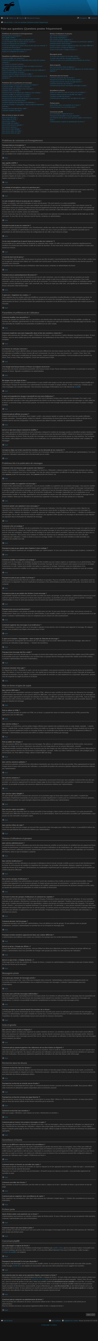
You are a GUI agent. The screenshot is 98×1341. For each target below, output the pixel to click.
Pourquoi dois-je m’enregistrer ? (12, 35)
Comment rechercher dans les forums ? (62, 78)
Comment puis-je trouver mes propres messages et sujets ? (68, 85)
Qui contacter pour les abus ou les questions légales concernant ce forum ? (71, 118)
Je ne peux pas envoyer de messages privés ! (64, 56)
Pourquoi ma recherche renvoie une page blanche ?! (66, 81)
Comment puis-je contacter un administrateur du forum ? (67, 121)
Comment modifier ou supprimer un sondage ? (16, 94)
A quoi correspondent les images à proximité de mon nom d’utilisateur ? (24, 70)
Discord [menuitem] (21, 18)
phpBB (77, 387)
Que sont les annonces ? (10, 127)
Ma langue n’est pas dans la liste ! (12, 68)
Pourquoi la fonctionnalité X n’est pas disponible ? (65, 116)
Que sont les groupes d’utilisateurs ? (61, 39)
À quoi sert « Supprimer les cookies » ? (14, 51)
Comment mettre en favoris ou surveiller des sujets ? (66, 94)
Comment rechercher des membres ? (61, 83)
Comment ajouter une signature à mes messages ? (18, 89)
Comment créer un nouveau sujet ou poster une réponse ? (20, 85)
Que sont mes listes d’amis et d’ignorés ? (62, 67)
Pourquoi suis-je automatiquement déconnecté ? (17, 49)
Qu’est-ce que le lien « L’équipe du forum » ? (63, 49)
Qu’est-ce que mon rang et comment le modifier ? (17, 74)
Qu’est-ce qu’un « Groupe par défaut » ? (62, 47)
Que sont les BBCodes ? (9, 117)
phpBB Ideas (17, 1266)
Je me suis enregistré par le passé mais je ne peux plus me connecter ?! (24, 45)
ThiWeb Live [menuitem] (12, 18)
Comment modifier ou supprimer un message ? (16, 86)
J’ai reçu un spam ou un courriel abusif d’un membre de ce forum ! (70, 60)
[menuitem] (3, 18)
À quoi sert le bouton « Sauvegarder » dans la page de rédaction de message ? (23, 105)
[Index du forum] (13, 7)
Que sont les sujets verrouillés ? (12, 131)
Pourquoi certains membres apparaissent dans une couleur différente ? (72, 45)
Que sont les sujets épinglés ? (11, 129)
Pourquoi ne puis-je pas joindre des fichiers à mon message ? (21, 98)
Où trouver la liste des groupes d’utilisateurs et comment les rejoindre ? (72, 41)
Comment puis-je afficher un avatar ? (13, 72)
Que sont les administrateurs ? (59, 35)
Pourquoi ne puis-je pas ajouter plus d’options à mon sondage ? (21, 92)
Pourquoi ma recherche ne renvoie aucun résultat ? (66, 79)
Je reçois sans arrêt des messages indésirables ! (65, 58)
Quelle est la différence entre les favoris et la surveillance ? (68, 92)
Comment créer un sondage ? (11, 90)
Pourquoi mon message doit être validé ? (14, 108)
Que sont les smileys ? (9, 121)
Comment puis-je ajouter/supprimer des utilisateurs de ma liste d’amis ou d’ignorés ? (72, 70)
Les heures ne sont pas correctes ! (13, 64)
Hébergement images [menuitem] (33, 18)
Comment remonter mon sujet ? (12, 110)
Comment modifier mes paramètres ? (13, 58)
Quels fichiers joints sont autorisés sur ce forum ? (65, 105)
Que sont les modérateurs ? (58, 37)
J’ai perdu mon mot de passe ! (11, 47)
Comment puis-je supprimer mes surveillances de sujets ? (68, 98)
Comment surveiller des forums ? (60, 96)
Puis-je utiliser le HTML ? (9, 119)
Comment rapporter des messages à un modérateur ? (19, 102)
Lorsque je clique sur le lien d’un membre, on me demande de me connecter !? (24, 77)
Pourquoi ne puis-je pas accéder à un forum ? (16, 96)
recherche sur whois (39, 1279)
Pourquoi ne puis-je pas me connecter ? (14, 43)
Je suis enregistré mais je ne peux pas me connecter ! (19, 41)
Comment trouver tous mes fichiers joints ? (63, 107)
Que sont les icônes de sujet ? (11, 133)
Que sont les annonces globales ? (12, 125)
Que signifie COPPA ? (9, 37)
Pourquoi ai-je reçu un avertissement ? (14, 100)
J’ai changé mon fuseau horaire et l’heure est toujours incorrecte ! (22, 66)
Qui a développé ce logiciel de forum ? (61, 113)
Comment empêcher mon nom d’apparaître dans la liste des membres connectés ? (23, 61)
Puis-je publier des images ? (11, 123)
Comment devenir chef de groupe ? (61, 43)
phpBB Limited (58, 1248)
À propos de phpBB (9, 1252)
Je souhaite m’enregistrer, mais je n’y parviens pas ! (18, 39)
